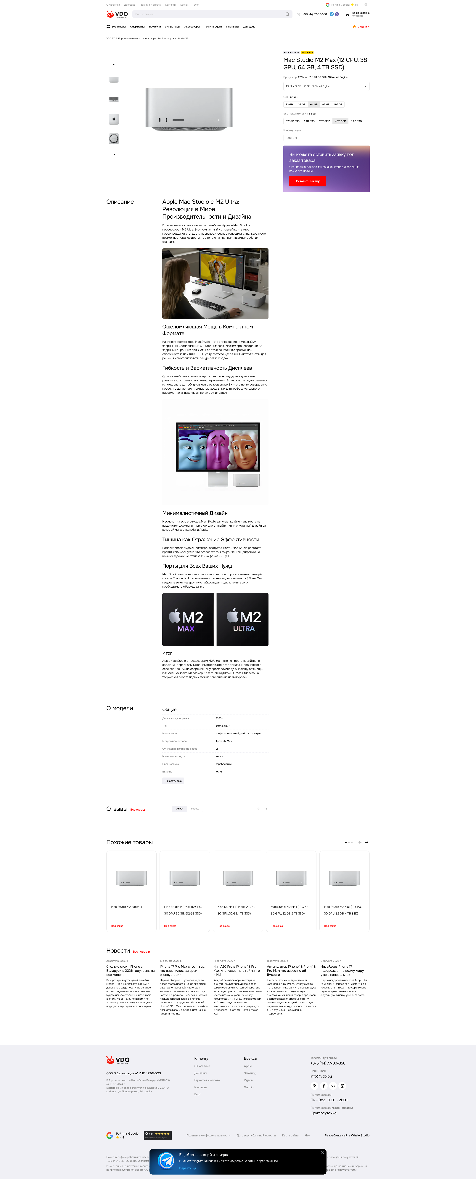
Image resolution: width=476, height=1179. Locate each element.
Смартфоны (137, 26)
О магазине (113, 4)
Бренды (184, 4)
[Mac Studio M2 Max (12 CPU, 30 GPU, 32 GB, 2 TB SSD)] (291, 878)
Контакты (170, 4)
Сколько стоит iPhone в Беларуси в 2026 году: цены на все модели (130, 971)
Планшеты (232, 26)
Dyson (248, 1080)
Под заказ (117, 926)
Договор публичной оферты (256, 1135)
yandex (179, 809)
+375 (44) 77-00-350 (328, 1063)
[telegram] (332, 14)
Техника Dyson (213, 26)
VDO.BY (110, 38)
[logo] (117, 14)
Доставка (129, 4)
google (195, 809)
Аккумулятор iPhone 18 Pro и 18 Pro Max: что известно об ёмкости (291, 971)
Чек (307, 1135)
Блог (196, 4)
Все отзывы (138, 810)
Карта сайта (290, 1135)
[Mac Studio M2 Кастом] (131, 878)
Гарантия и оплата (150, 4)
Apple (248, 1066)
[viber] (337, 14)
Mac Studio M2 (180, 38)
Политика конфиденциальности (208, 1135)
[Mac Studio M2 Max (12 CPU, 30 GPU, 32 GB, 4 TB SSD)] (344, 878)
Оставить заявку (307, 181)
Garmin (248, 1087)
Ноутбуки (155, 26)
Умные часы (172, 26)
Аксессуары (192, 26)
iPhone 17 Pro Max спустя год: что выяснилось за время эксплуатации (182, 971)
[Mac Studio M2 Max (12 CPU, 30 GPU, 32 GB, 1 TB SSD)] (238, 878)
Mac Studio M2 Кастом (126, 907)
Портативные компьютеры (132, 38)
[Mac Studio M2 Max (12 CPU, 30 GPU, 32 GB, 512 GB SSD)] (184, 878)
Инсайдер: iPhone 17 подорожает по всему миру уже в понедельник (342, 971)
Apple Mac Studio (159, 38)
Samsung (250, 1073)
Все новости (141, 952)
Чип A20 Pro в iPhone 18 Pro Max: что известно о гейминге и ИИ (236, 971)
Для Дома (249, 26)
